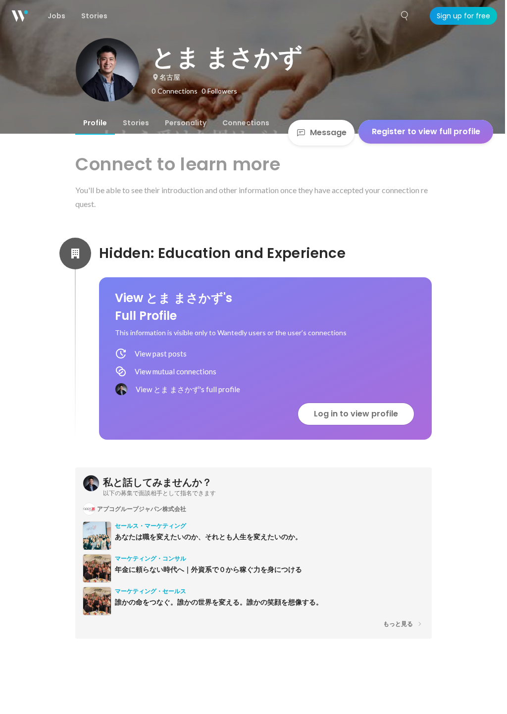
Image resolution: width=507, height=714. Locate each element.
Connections (245, 123)
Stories (136, 123)
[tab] (95, 123)
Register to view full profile (426, 131)
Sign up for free (463, 16)
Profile (95, 123)
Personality (185, 123)
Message (328, 132)
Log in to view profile (356, 413)
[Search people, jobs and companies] (405, 16)
